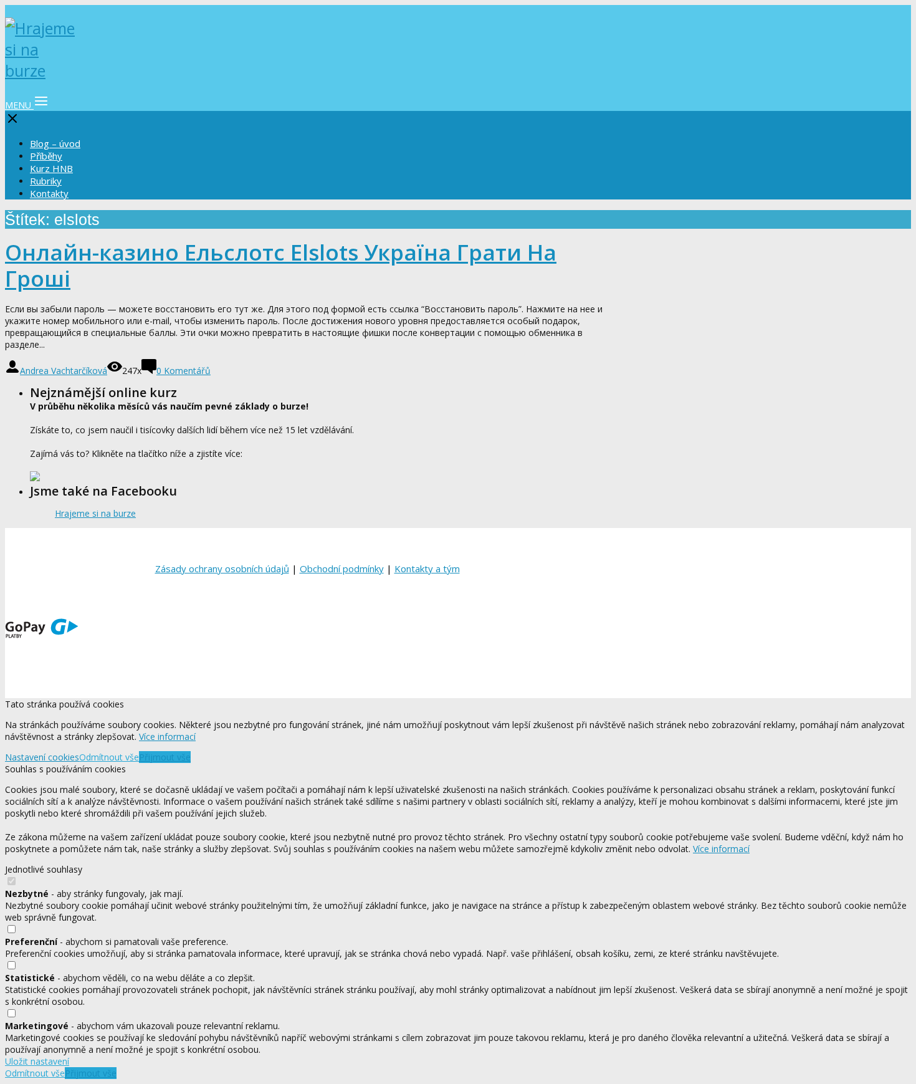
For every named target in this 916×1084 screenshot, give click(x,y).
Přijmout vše (165, 757)
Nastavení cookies (42, 757)
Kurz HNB (51, 168)
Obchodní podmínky (342, 568)
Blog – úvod (55, 143)
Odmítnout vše (109, 757)
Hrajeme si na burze (95, 513)
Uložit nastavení (37, 1061)
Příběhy (46, 156)
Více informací (167, 736)
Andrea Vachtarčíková (63, 371)
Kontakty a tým (427, 568)
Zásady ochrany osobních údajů (222, 568)
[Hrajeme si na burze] (42, 70)
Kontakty (49, 193)
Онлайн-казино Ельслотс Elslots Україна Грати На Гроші (280, 265)
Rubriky (46, 181)
